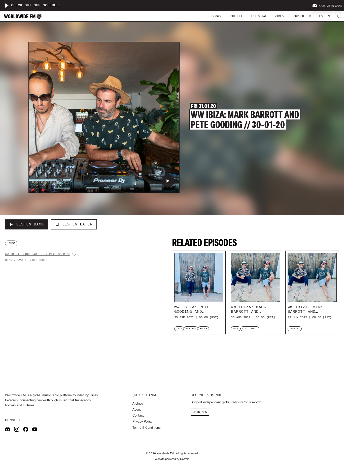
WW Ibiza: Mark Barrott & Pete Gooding (37, 254)
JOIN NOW (200, 412)
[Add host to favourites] (74, 254)
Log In (324, 16)
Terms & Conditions (146, 427)
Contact (138, 415)
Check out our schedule (36, 5)
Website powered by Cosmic (172, 459)
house (11, 243)
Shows (216, 16)
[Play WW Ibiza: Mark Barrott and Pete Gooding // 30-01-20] (167, 180)
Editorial (259, 16)
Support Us (302, 16)
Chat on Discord (330, 5)
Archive (137, 403)
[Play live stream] (6, 5)
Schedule (236, 16)
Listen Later (77, 224)
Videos (280, 16)
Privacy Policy (142, 421)
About (136, 409)
